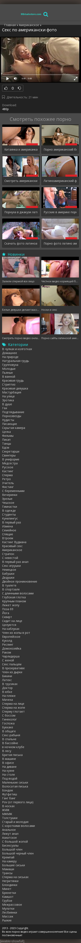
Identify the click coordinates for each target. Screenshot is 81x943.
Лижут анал (10, 834)
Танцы (6, 443)
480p (5, 109)
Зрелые (7, 499)
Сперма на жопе (13, 707)
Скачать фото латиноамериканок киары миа (20, 243)
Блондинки (9, 885)
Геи (4, 408)
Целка (6, 432)
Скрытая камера (13, 428)
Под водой (9, 778)
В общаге (9, 731)
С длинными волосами (18, 593)
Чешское (8, 503)
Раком (6, 652)
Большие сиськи (13, 865)
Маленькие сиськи (15, 782)
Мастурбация (11, 392)
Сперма (7, 475)
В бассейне (10, 743)
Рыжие (7, 920)
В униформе (10, 459)
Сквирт (7, 617)
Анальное (9, 830)
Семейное (9, 530)
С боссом (8, 715)
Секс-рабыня (11, 735)
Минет (6, 889)
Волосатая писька (15, 786)
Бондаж (7, 790)
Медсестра (10, 463)
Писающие (9, 424)
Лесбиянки (9, 912)
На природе (10, 357)
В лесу (6, 751)
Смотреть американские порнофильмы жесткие (20, 181)
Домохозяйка (11, 648)
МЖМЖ (7, 814)
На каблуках (10, 629)
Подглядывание (13, 412)
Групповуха (10, 365)
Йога (5, 613)
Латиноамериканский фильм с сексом (60, 181)
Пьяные (7, 373)
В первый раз (11, 522)
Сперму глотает (13, 711)
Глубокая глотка (14, 597)
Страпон (8, 554)
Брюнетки (9, 893)
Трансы (7, 873)
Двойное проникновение (19, 581)
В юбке (7, 692)
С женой (8, 660)
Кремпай (8, 857)
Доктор (7, 688)
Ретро (6, 479)
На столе (8, 774)
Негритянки (10, 881)
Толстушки (9, 818)
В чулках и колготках (17, 349)
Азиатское (9, 838)
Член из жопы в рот (16, 633)
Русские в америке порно (60, 212)
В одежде (9, 510)
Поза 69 (7, 609)
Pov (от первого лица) (17, 802)
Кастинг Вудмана (14, 542)
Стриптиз (8, 384)
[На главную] (31, 14)
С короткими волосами (18, 826)
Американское (12, 550)
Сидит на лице (12, 621)
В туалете (9, 585)
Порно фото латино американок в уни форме (60, 243)
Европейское (11, 637)
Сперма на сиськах (15, 877)
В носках (8, 806)
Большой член (12, 849)
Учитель (8, 483)
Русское (7, 467)
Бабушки (8, 574)
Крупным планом (14, 601)
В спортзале (11, 589)
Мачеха (7, 700)
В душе (7, 404)
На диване (9, 767)
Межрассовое (12, 904)
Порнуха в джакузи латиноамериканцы (20, 212)
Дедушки (8, 577)
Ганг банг (9, 798)
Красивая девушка (15, 388)
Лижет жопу (10, 605)
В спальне (9, 739)
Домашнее (9, 353)
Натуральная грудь (15, 361)
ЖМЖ (5, 810)
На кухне (8, 771)
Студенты (9, 514)
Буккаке (7, 727)
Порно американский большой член (60, 149)
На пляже (9, 696)
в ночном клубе (13, 747)
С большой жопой (15, 841)
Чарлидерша (11, 656)
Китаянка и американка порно (20, 149)
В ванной (8, 376)
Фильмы (8, 436)
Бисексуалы (10, 845)
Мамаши (8, 869)
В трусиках (9, 684)
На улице (8, 396)
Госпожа (8, 723)
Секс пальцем (11, 664)
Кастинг (7, 471)
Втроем (7, 538)
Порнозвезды (11, 416)
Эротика (8, 400)
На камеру (9, 861)
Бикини (7, 676)
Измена (7, 526)
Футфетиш (9, 794)
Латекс (7, 680)
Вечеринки (9, 495)
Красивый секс (12, 546)
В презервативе (13, 668)
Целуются (9, 625)
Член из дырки (12, 672)
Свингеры (9, 455)
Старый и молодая (15, 822)
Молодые (9, 369)
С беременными (13, 491)
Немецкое (9, 570)
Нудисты (8, 420)
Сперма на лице (13, 704)
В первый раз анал (15, 562)
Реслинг (7, 644)
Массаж (7, 916)
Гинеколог (9, 719)
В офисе (8, 763)
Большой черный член (18, 853)
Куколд (7, 640)
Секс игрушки (11, 566)
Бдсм (5, 447)
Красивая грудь (13, 380)
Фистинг (8, 487)
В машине (9, 759)
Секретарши (10, 451)
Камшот (8, 897)
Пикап (6, 440)
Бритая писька (12, 755)
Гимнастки (9, 507)
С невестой (10, 558)
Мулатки (8, 908)
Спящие (7, 534)
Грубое (7, 901)
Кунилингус (10, 518)
